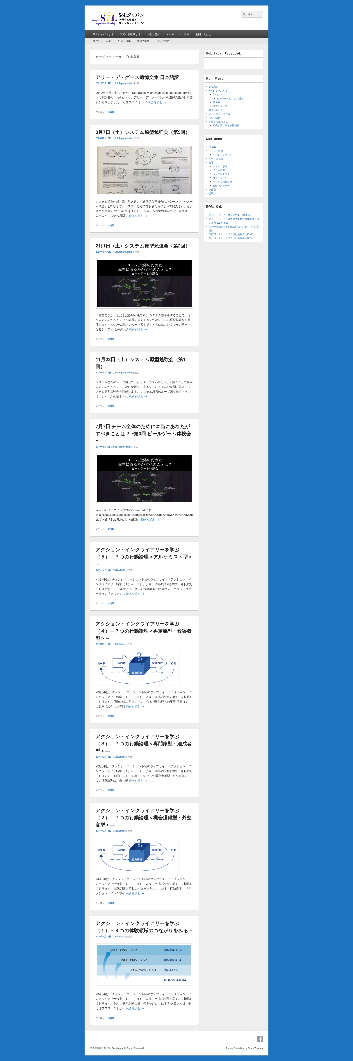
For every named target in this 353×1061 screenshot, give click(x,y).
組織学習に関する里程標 (226, 125)
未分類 (111, 111)
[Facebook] (260, 1039)
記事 (108, 41)
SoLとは (213, 86)
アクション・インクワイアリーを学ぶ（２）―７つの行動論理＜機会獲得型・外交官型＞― (144, 817)
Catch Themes (255, 1048)
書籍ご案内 (143, 41)
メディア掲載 (162, 41)
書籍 (211, 162)
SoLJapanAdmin (123, 83)
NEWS (96, 41)
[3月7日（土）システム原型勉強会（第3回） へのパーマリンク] (144, 197)
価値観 (216, 102)
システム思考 (220, 166)
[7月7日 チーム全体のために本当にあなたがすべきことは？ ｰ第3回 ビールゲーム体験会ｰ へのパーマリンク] (144, 505)
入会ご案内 (153, 34)
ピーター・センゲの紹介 (230, 98)
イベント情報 (124, 41)
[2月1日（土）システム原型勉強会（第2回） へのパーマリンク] (144, 310)
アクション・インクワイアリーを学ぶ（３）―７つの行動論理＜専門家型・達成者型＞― (144, 743)
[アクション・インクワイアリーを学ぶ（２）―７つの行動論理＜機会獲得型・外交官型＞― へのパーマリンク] (137, 874)
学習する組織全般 (222, 181)
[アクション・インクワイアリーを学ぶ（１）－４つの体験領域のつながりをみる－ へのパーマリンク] (144, 989)
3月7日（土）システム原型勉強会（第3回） (143, 131)
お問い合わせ (203, 34)
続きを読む (157, 102)
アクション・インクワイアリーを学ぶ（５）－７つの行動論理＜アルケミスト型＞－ (144, 556)
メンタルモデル (221, 174)
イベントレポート (222, 154)
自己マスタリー (221, 185)
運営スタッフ (220, 106)
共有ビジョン (220, 178)
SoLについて (220, 94)
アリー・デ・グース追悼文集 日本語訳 (137, 77)
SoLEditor (120, 569)
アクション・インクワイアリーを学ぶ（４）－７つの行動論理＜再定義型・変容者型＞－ (144, 630)
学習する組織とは (130, 34)
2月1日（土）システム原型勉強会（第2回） (143, 245)
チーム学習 (219, 170)
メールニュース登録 (177, 34)
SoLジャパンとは (103, 34)
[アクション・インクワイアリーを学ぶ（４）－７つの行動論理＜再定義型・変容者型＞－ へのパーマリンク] (137, 687)
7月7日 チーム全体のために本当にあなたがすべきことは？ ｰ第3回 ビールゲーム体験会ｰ (143, 433)
